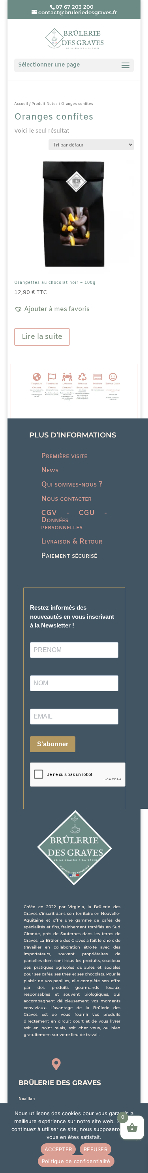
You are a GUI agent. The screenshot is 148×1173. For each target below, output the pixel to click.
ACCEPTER (58, 1149)
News (49, 470)
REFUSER (95, 1149)
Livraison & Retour (71, 541)
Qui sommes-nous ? (72, 484)
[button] (52, 309)
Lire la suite (42, 337)
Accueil (21, 103)
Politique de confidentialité (76, 1161)
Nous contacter (66, 499)
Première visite (64, 456)
